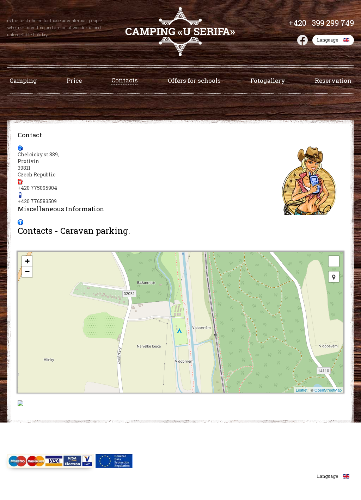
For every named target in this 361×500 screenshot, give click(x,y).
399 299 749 (333, 23)
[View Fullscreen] (334, 261)
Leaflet (301, 390)
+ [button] (27, 261)
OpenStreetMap (328, 390)
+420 (300, 23)
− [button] (27, 271)
